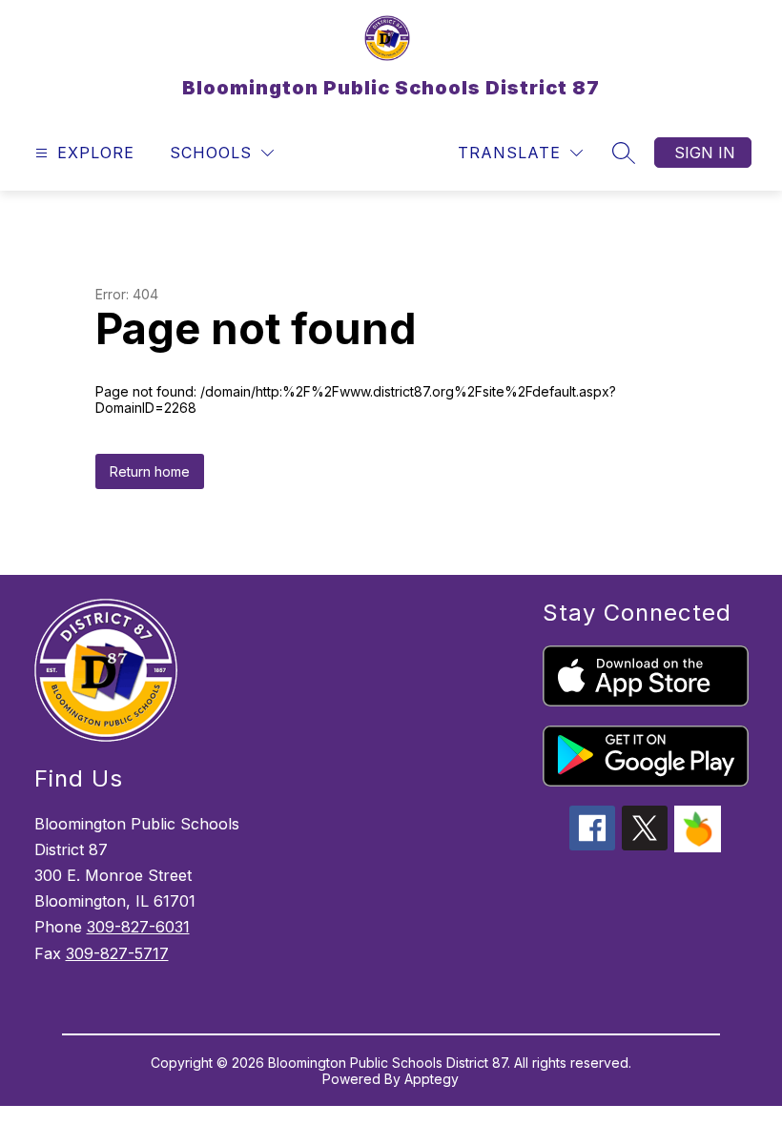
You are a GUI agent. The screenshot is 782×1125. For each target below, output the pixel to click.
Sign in (704, 152)
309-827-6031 (138, 926)
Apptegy (431, 1079)
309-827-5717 (117, 953)
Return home (150, 471)
